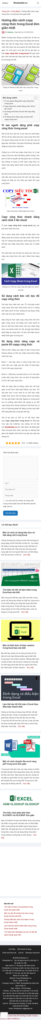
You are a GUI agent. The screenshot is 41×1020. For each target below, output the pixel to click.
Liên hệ (20, 953)
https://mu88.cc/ (13, 1018)
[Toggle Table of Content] (34, 98)
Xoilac (34, 1016)
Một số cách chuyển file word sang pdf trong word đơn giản (19, 762)
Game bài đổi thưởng (17, 1016)
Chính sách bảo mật (9, 953)
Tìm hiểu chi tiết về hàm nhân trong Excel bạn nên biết (20, 591)
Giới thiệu (12, 949)
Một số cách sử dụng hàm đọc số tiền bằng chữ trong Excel (19, 533)
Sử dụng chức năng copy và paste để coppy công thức (18, 118)
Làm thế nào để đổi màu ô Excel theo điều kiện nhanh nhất (20, 705)
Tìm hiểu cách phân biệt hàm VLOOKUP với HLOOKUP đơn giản (18, 814)
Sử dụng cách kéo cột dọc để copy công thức (19, 113)
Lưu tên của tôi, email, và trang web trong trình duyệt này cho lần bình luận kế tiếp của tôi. (19, 503)
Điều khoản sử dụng (24, 949)
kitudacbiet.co (11, 427)
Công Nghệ (15, 11)
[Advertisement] (20, 871)
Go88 (29, 1016)
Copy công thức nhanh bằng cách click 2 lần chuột (19, 107)
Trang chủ (5, 11)
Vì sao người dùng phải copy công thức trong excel (19, 102)
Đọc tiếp (26, 555)
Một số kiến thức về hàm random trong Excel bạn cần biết (18, 646)
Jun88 (2, 1018)
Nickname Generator (33, 953)
